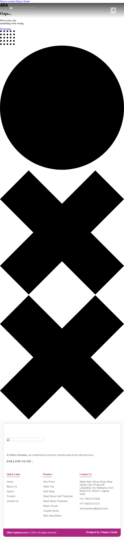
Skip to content (7, 1)
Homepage (5, 28)
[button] (113, 10)
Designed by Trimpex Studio (101, 532)
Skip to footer (23, 1)
